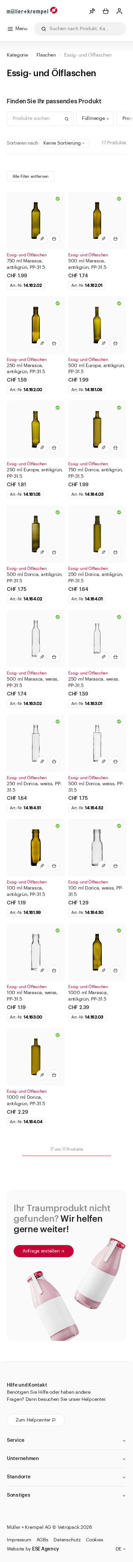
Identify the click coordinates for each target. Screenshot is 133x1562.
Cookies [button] (94, 1540)
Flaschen (46, 55)
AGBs (42, 1540)
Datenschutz (67, 1540)
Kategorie (17, 55)
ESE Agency (45, 1549)
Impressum (19, 1540)
